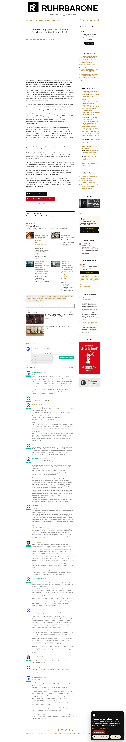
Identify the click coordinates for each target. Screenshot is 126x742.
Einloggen (51, 216)
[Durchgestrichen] (39, 353)
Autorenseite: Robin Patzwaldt (36, 203)
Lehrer (34, 298)
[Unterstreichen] (37, 353)
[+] (51, 353)
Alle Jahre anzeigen (85, 286)
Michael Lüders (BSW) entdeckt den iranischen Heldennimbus (90, 75)
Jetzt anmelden (89, 43)
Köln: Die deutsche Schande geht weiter (90, 310)
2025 (87, 276)
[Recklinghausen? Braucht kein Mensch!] (55, 235)
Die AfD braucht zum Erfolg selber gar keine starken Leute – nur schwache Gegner (90, 152)
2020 (91, 279)
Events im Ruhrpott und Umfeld (35, 730)
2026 (82, 276)
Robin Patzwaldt (37, 542)
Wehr (41, 300)
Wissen (41, 20)
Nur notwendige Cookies (101, 737)
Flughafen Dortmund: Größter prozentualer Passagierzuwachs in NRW (89, 79)
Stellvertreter (30, 300)
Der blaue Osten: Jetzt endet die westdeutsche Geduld (89, 177)
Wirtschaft (47, 20)
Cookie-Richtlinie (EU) (55, 733)
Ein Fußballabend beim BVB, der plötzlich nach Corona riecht (89, 57)
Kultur (53, 20)
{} (49, 353)
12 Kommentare (58, 34)
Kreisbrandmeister (69, 296)
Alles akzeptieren (99, 732)
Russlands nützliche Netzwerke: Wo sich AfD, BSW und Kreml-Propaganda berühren (90, 61)
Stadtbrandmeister (61, 298)
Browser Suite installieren (89, 231)
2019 (96, 279)
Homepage (29, 20)
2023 (96, 276)
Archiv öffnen (89, 272)
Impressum (30, 733)
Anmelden (71, 343)
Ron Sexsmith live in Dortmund (88, 64)
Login (63, 20)
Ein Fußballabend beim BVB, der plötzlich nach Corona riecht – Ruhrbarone (90, 93)
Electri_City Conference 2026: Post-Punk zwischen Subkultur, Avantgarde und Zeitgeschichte (90, 70)
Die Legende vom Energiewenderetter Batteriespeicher (87, 299)
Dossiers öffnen (84, 284)
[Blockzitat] (45, 353)
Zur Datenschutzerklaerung (100, 728)
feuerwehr (48, 296)
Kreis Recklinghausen (58, 296)
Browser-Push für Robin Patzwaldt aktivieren (40, 198)
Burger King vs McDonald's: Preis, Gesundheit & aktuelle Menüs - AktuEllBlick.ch (90, 123)
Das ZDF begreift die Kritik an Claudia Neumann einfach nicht (91, 141)
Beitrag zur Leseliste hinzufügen (36, 194)
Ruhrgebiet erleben (50, 730)
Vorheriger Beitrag (38, 305)
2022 (82, 279)
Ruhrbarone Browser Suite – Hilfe (72, 733)
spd (54, 298)
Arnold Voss (35, 398)
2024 (91, 276)
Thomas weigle (36, 667)
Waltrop (37, 300)
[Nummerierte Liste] (41, 353)
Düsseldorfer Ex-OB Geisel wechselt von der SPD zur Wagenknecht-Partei (91, 108)
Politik (35, 20)
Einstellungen (115, 737)
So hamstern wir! (86, 245)
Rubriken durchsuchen (86, 283)
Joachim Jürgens (37, 404)
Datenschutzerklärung (41, 733)
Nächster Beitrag (62, 305)
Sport (58, 20)
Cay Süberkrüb (40, 296)
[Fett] (33, 353)
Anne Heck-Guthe (31, 296)
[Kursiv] (35, 353)
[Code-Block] (47, 353)
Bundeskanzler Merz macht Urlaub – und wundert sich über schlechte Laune (90, 163)
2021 (87, 279)
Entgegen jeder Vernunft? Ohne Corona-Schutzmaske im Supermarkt (89, 323)
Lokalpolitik (40, 298)
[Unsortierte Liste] (43, 353)
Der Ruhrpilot (84, 67)
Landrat (29, 298)
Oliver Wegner (48, 298)
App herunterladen (89, 228)
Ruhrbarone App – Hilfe (88, 733)
